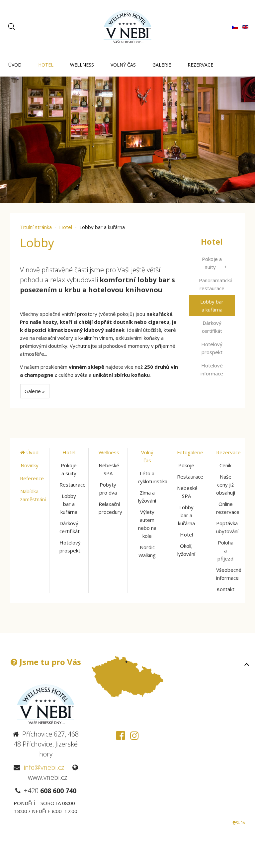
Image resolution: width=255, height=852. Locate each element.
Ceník (225, 465)
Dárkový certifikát (212, 327)
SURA (240, 822)
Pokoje (186, 465)
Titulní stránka (36, 227)
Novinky (30, 465)
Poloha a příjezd (225, 550)
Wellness (82, 65)
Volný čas (123, 65)
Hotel (45, 65)
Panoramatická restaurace (215, 284)
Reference (32, 478)
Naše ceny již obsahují (225, 484)
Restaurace (72, 484)
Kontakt (225, 589)
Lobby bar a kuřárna (211, 305)
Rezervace (200, 65)
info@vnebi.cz (44, 767)
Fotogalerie (190, 452)
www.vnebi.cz (47, 777)
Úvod (15, 65)
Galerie (161, 65)
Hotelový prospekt (211, 348)
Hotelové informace (212, 369)
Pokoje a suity (212, 263)
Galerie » (35, 391)
